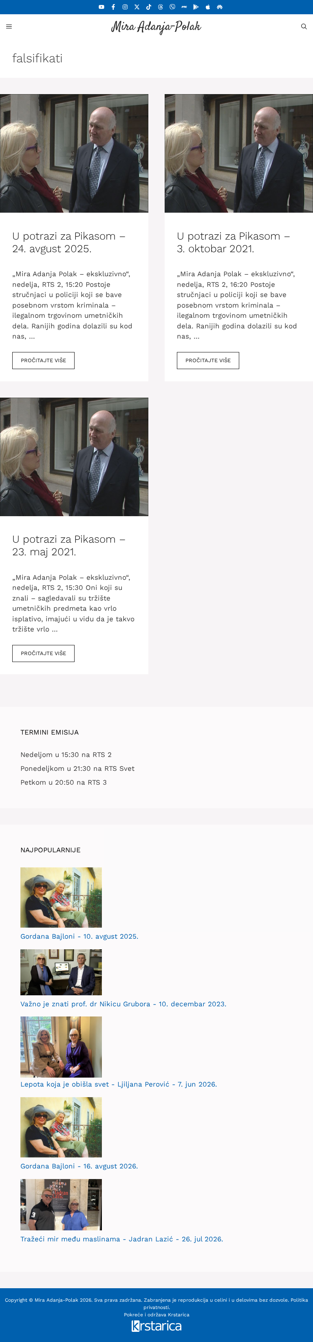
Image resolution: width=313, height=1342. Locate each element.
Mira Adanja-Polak (156, 27)
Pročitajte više (43, 360)
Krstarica (179, 1315)
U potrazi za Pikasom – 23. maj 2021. (69, 545)
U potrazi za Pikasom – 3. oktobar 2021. (234, 242)
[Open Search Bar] (304, 26)
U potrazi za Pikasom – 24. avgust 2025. (69, 242)
